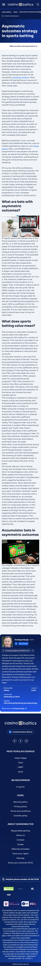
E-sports (20, 787)
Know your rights (20, 853)
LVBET (20, 767)
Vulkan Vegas (20, 758)
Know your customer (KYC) (20, 863)
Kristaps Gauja (22, 640)
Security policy (20, 802)
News (15, 12)
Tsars (20, 762)
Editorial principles (20, 849)
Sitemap (20, 858)
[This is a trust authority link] (20, 888)
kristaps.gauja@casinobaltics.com (17, 650)
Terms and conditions (20, 811)
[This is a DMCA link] (9, 888)
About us (20, 835)
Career (20, 844)
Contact (20, 840)
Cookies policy (21, 815)
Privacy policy (20, 806)
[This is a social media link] (15, 741)
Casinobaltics (6, 12)
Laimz (20, 772)
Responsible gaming (20, 831)
